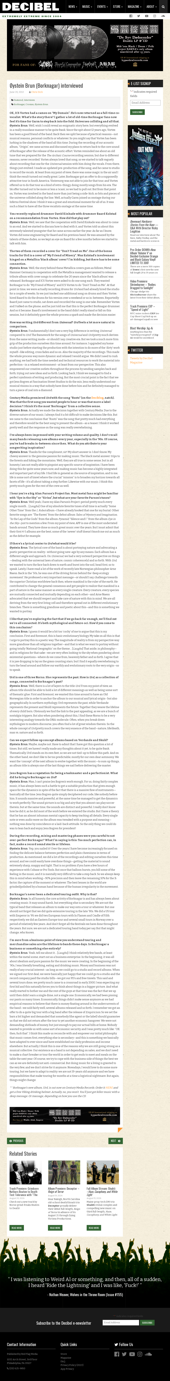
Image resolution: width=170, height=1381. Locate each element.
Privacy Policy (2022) (72, 1365)
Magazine (134, 6)
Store (117, 6)
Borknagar (19, 104)
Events (101, 6)
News (72, 6)
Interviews (29, 100)
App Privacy (67, 1369)
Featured (18, 100)
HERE (109, 1087)
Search (165, 10)
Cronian (30, 104)
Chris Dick (37, 92)
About (151, 6)
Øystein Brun (41, 104)
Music (86, 6)
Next (114, 1141)
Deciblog (97, 397)
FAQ (63, 1361)
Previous (17, 1141)
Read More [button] (17, 1227)
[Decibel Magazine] (30, 5)
